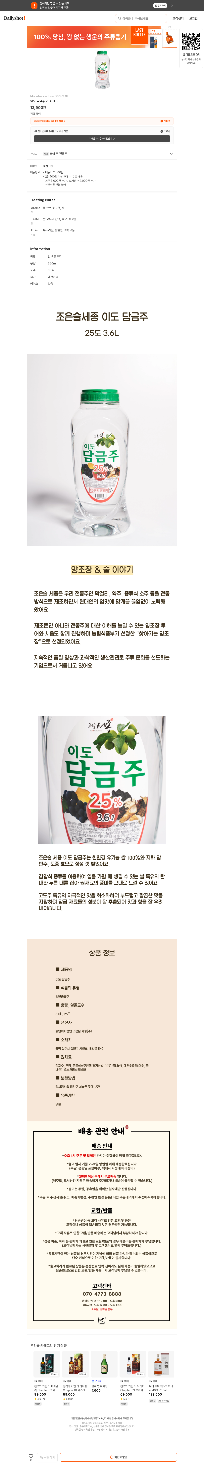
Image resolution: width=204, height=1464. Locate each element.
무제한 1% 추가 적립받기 (100, 138)
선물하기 (49, 1457)
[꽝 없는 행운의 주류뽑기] (102, 37)
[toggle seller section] (171, 154)
